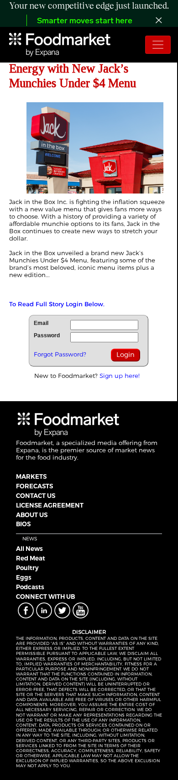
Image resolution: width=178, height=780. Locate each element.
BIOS (23, 524)
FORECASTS (34, 486)
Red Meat (30, 558)
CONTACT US (35, 495)
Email (41, 323)
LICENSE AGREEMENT (50, 505)
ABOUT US (31, 514)
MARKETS (31, 476)
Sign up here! (119, 375)
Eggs (23, 577)
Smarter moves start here (84, 21)
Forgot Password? (60, 354)
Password (47, 335)
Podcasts (30, 587)
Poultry (27, 567)
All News (29, 548)
